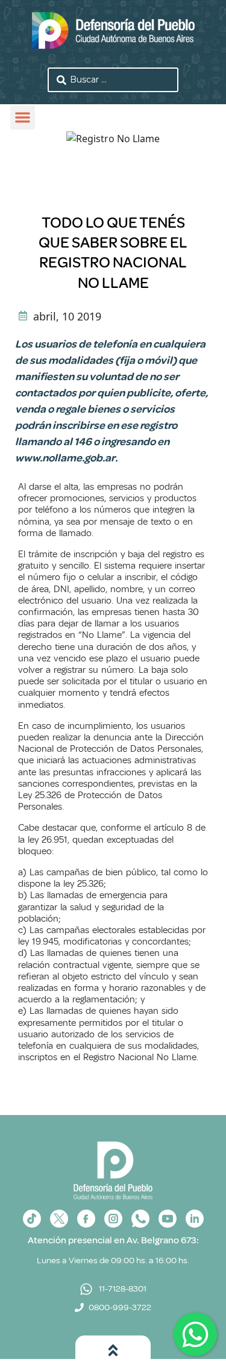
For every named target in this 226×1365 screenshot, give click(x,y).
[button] (22, 117)
